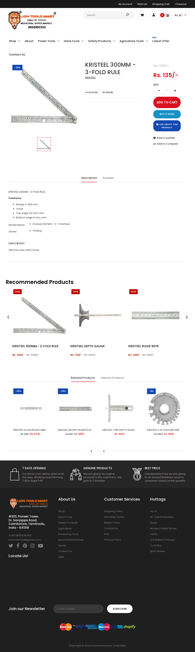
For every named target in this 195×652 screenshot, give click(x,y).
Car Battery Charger (162, 540)
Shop (61, 511)
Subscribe (120, 609)
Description (89, 178)
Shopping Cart (160, 4)
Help (61, 557)
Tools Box (156, 545)
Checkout (180, 4)
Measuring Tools (68, 534)
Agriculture (65, 528)
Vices (153, 522)
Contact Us (65, 551)
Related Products (83, 378)
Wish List (142, 4)
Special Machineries (70, 540)
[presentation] (8, 317)
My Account (125, 4)
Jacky (153, 534)
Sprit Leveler (157, 551)
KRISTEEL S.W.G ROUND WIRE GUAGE (168, 430)
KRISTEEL (90, 77)
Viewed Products (112, 378)
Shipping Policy (113, 511)
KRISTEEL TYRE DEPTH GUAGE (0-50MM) (125, 430)
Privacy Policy (112, 540)
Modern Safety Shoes (163, 528)
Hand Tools (65, 517)
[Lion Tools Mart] (32, 29)
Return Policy (112, 522)
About (62, 545)
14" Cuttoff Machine (161, 517)
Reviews (108, 178)
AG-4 (153, 511)
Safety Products (68, 522)
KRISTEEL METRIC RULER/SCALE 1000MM (81, 430)
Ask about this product (168, 126)
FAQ (106, 534)
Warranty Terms (114, 517)
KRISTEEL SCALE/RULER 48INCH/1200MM (36, 430)
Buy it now (167, 114)
